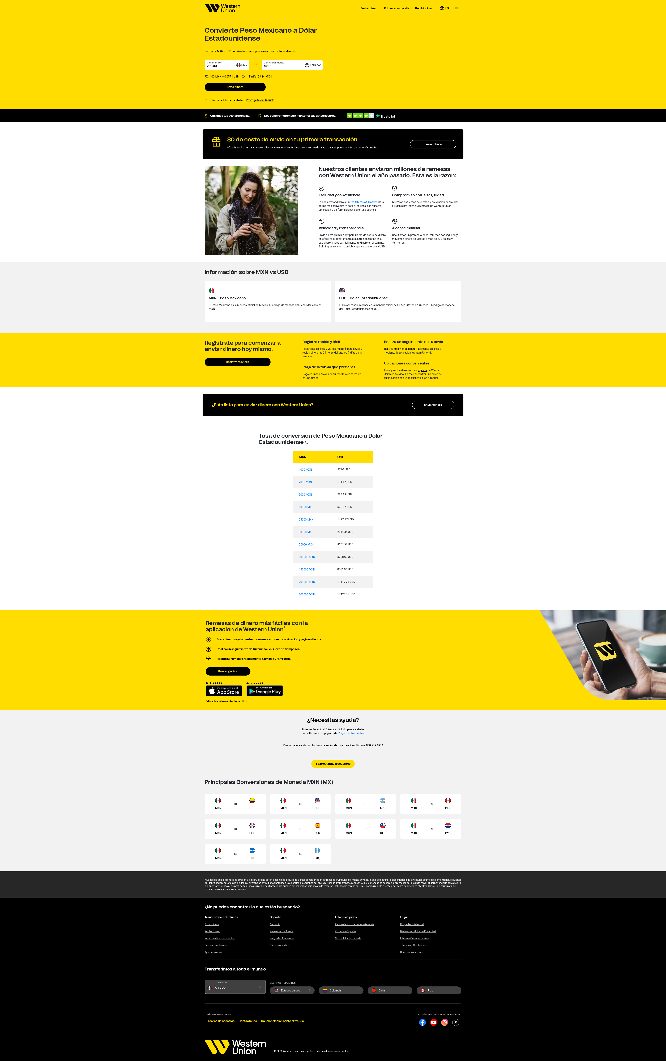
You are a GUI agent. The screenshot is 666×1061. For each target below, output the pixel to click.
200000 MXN (307, 582)
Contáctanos (248, 1021)
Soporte (275, 917)
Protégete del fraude (260, 100)
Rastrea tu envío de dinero (400, 348)
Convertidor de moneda (348, 938)
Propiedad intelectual (412, 924)
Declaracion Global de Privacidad (418, 931)
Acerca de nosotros (220, 1021)
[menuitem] (223, 8)
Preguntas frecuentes (351, 733)
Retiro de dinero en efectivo (220, 938)
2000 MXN (305, 482)
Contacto (275, 924)
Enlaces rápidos (346, 917)
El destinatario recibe (274, 62)
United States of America (362, 202)
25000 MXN (306, 519)
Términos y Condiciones (413, 945)
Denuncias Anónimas (411, 952)
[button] (444, 8)
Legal (404, 917)
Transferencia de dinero (221, 917)
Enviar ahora (433, 144)
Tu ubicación (220, 982)
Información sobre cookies (414, 938)
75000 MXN (306, 544)
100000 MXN (307, 557)
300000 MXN (307, 594)
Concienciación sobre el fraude (282, 1021)
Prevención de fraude (281, 931)
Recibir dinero (212, 931)
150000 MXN (307, 569)
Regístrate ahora (237, 362)
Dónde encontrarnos (216, 945)
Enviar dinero (433, 404)
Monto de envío (214, 62)
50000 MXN (306, 532)
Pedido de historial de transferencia (354, 924)
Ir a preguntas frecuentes (333, 763)
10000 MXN (306, 507)
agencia (422, 370)
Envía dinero (235, 87)
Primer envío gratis (345, 931)
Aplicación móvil (213, 952)
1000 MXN (305, 469)
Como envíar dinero (280, 945)
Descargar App (228, 671)
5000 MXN (305, 494)
